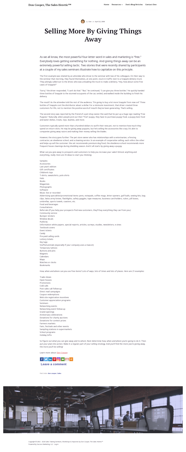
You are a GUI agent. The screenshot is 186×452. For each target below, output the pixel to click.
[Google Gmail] (67, 359)
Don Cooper (62, 352)
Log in (56, 444)
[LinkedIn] (50, 359)
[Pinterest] (54, 359)
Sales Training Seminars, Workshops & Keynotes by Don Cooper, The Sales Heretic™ (74, 442)
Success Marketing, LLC (45, 444)
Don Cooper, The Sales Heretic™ (49, 5)
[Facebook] (42, 359)
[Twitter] (46, 359)
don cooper (52, 373)
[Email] (63, 359)
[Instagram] (58, 359)
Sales (59, 373)
